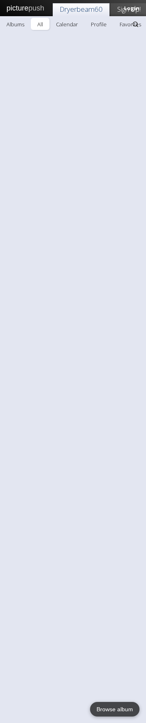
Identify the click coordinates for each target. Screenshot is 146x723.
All (40, 24)
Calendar (67, 24)
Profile (99, 24)
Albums (15, 24)
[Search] (135, 24)
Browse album (115, 709)
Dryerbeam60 (81, 9)
